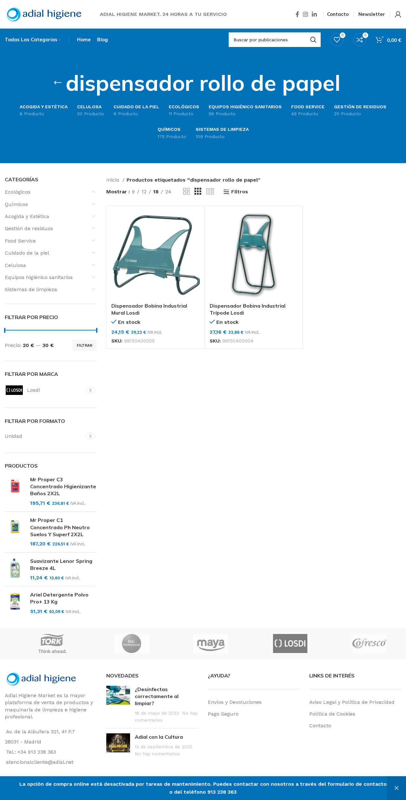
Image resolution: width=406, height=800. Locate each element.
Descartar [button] (396, 788)
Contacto (320, 726)
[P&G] (270, 643)
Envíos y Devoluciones (235, 702)
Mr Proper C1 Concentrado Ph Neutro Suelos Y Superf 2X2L (60, 527)
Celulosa (15, 265)
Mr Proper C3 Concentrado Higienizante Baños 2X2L (63, 486)
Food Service (20, 241)
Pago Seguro (223, 714)
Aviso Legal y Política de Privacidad (352, 702)
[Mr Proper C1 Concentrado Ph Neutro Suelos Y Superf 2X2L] (15, 532)
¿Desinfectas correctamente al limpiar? (157, 696)
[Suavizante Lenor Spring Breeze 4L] (15, 569)
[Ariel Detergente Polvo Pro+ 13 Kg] (15, 603)
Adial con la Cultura (159, 737)
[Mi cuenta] (398, 14)
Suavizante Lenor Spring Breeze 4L (61, 564)
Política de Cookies (332, 714)
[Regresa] (58, 83)
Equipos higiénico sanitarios (39, 277)
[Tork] (191, 643)
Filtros (239, 192)
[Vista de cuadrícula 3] (197, 191)
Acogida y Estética (27, 216)
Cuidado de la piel (27, 253)
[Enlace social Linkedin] (314, 14)
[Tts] (112, 643)
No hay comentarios (157, 753)
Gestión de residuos (29, 228)
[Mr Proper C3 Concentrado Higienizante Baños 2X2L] (15, 491)
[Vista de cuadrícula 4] (210, 191)
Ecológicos (17, 192)
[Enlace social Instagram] (305, 14)
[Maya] (350, 643)
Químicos (16, 204)
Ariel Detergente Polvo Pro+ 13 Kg (59, 598)
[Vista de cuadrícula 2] (186, 191)
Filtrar (84, 345)
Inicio (113, 180)
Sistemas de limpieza (31, 289)
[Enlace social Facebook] (297, 14)
